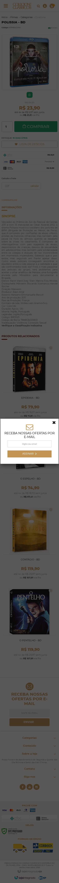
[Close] (55, 423)
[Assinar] (30, 454)
